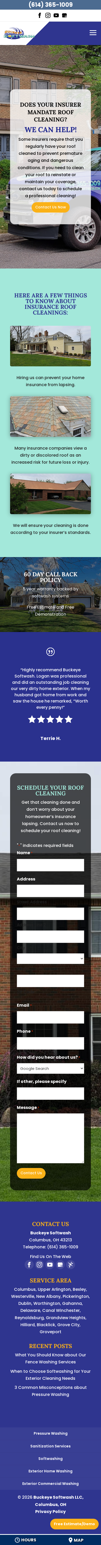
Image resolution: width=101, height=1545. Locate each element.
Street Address (32, 902)
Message (28, 1107)
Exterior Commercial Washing (50, 1483)
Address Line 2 (31, 925)
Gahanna (72, 1303)
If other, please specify (42, 1081)
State (22, 969)
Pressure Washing (51, 1433)
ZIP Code (25, 992)
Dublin (24, 1303)
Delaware (30, 1310)
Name (25, 853)
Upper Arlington (54, 1289)
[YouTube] (56, 15)
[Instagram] (48, 15)
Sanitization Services (50, 1446)
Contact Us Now (50, 207)
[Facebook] (39, 15)
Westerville (22, 1296)
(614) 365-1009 (50, 5)
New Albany (48, 1296)
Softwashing (50, 1458)
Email (24, 1005)
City (21, 947)
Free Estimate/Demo (74, 1524)
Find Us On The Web (50, 1257)
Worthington (46, 1303)
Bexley (79, 1289)
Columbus (25, 1289)
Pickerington (76, 1296)
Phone (25, 1031)
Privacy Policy (50, 1512)
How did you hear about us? (48, 1057)
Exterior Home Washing (50, 1471)
